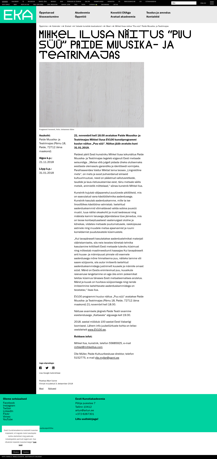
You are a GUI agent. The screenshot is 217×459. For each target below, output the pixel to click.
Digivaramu (105, 4)
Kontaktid (152, 16)
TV (23, 1)
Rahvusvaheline (129, 1)
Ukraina (92, 4)
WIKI (61, 1)
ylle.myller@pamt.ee (107, 357)
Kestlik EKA (25, 4)
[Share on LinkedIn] (53, 368)
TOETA (83, 4)
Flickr (6, 413)
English (203, 3)
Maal (41, 388)
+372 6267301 (84, 414)
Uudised (5, 1)
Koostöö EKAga (121, 12)
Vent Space (6, 4)
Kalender (15, 1)
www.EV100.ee (97, 329)
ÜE (119, 1)
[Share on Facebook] (40, 368)
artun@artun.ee (84, 410)
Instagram (9, 405)
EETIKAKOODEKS (151, 1)
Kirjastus (111, 1)
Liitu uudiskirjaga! (86, 418)
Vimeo (6, 416)
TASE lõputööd (38, 4)
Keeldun (26, 452)
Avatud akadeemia (123, 16)
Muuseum (31, 1)
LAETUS (115, 4)
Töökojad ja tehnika (74, 1)
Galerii (87, 1)
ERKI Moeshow (52, 4)
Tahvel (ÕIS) (43, 1)
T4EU (75, 4)
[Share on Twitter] (47, 368)
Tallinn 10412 (83, 406)
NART (15, 4)
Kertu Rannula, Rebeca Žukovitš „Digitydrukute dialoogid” (22, 456)
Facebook (9, 402)
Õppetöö (80, 16)
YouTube (8, 419)
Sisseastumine (49, 16)
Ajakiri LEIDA (65, 4)
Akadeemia (82, 12)
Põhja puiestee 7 (85, 403)
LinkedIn (8, 411)
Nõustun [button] (16, 452)
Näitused (52, 388)
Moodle (53, 1)
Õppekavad (46, 12)
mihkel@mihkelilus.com (88, 347)
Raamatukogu (98, 1)
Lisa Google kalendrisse (49, 373)
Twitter (7, 408)
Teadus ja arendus (158, 12)
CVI (141, 1)
